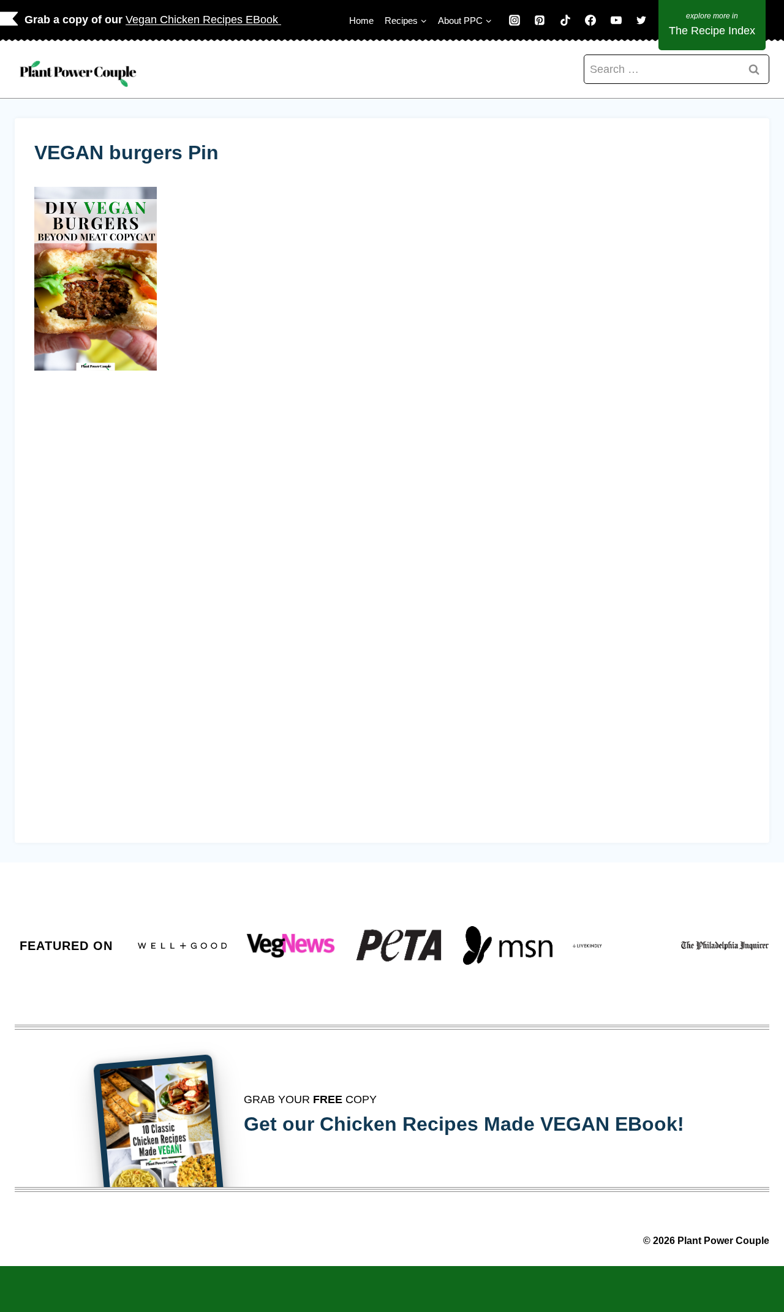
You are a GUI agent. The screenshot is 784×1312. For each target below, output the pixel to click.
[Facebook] (590, 20)
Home (361, 20)
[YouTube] (616, 20)
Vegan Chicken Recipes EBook (203, 19)
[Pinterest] (540, 20)
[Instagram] (514, 20)
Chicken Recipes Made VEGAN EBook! (502, 1124)
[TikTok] (565, 20)
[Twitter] (641, 20)
